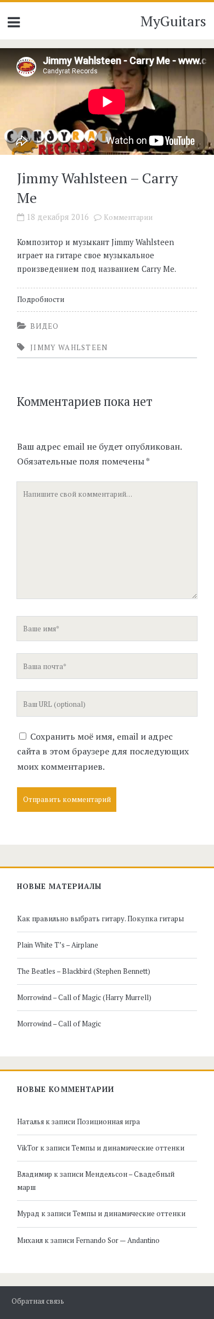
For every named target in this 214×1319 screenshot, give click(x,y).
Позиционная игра (108, 1121)
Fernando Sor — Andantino (118, 1240)
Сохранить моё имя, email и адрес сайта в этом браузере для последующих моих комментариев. (103, 751)
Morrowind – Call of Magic (59, 1024)
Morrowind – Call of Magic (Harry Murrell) (84, 997)
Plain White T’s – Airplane (57, 945)
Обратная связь (38, 1301)
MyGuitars (173, 20)
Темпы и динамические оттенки (127, 1148)
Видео (44, 326)
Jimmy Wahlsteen (69, 347)
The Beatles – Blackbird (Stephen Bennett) (83, 971)
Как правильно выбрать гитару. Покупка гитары (100, 918)
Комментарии (128, 217)
